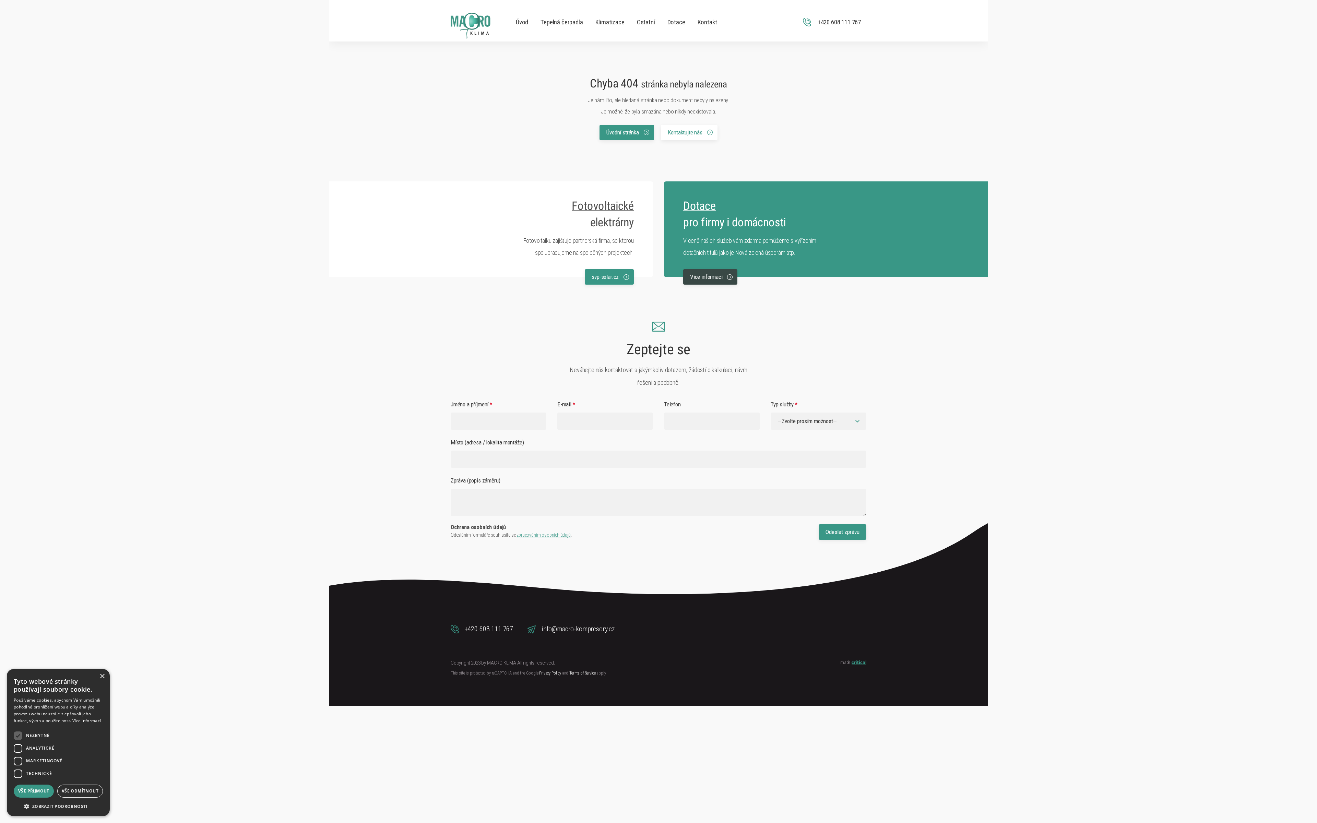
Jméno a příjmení (471, 404)
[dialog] (58, 742)
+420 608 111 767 (488, 629)
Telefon (672, 404)
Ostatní (646, 22)
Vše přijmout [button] (33, 791)
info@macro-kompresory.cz (577, 629)
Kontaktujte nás (686, 132)
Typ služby (784, 404)
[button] (58, 805)
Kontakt (707, 22)
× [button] (102, 676)
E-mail (566, 404)
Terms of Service (582, 673)
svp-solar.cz (606, 276)
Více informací (707, 276)
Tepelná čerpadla (562, 22)
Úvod (522, 22)
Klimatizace (610, 22)
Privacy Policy (550, 673)
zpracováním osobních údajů (544, 535)
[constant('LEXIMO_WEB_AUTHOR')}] (858, 663)
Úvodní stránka (623, 132)
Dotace (676, 22)
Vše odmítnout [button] (80, 791)
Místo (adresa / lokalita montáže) (487, 442)
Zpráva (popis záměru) (475, 480)
